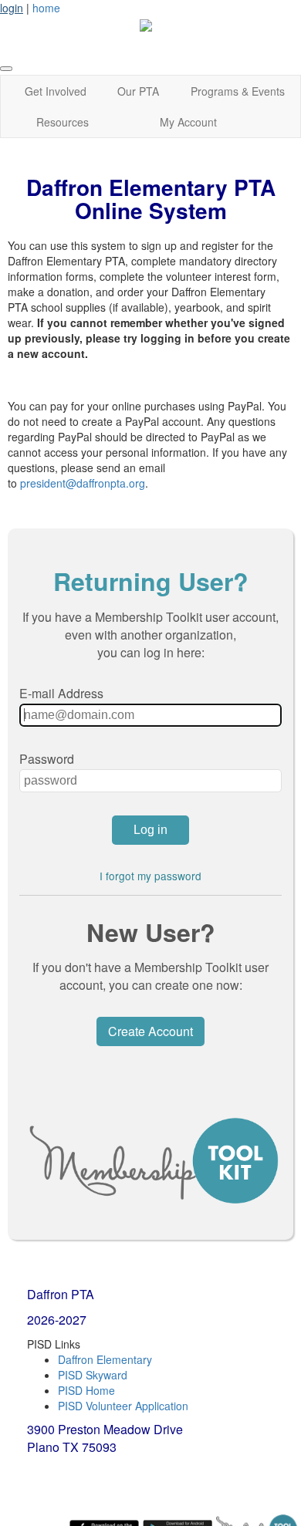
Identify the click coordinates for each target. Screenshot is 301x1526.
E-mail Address (61, 693)
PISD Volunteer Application (123, 1405)
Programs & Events (238, 91)
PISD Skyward (92, 1375)
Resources (62, 122)
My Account (188, 122)
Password (46, 759)
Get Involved (55, 91)
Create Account (150, 1031)
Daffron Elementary (105, 1359)
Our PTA (138, 91)
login (11, 7)
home (46, 7)
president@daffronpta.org (82, 483)
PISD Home (86, 1390)
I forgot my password (150, 875)
